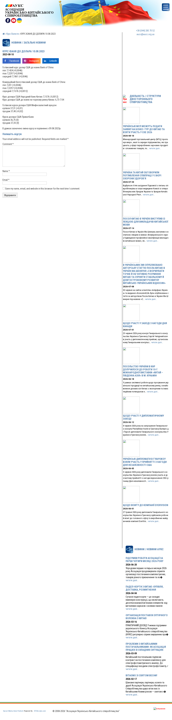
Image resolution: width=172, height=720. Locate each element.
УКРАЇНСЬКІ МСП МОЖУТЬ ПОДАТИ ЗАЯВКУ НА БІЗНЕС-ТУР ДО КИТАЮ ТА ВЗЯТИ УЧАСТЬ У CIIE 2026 (144, 129)
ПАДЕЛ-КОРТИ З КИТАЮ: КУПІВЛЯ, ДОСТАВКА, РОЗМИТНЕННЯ (144, 588)
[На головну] (29, 5)
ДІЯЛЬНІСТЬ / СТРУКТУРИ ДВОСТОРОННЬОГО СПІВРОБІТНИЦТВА (145, 99)
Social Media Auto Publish (13, 711)
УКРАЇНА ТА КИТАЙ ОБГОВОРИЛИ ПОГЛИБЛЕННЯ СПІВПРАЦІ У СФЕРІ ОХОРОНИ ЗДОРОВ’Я (142, 175)
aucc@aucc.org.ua (145, 34)
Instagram (34, 61)
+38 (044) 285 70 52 (145, 30)
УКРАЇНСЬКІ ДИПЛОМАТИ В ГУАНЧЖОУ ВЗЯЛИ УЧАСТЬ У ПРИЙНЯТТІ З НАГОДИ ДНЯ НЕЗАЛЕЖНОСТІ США (145, 461)
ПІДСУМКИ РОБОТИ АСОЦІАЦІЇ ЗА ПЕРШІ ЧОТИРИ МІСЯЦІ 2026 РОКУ (144, 560)
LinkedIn (53, 61)
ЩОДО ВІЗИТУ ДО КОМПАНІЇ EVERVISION (145, 505)
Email (6, 180)
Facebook (14, 61)
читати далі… (155, 148)
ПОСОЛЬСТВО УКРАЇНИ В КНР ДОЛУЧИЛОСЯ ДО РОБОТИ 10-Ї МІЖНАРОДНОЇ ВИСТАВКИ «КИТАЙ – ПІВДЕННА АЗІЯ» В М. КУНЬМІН (143, 371)
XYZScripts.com (40, 711)
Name (6, 171)
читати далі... (132, 580)
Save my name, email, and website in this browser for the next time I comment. (42, 188)
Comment (8, 144)
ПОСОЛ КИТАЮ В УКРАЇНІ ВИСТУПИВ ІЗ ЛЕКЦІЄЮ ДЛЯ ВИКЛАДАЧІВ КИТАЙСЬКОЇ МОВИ (145, 221)
